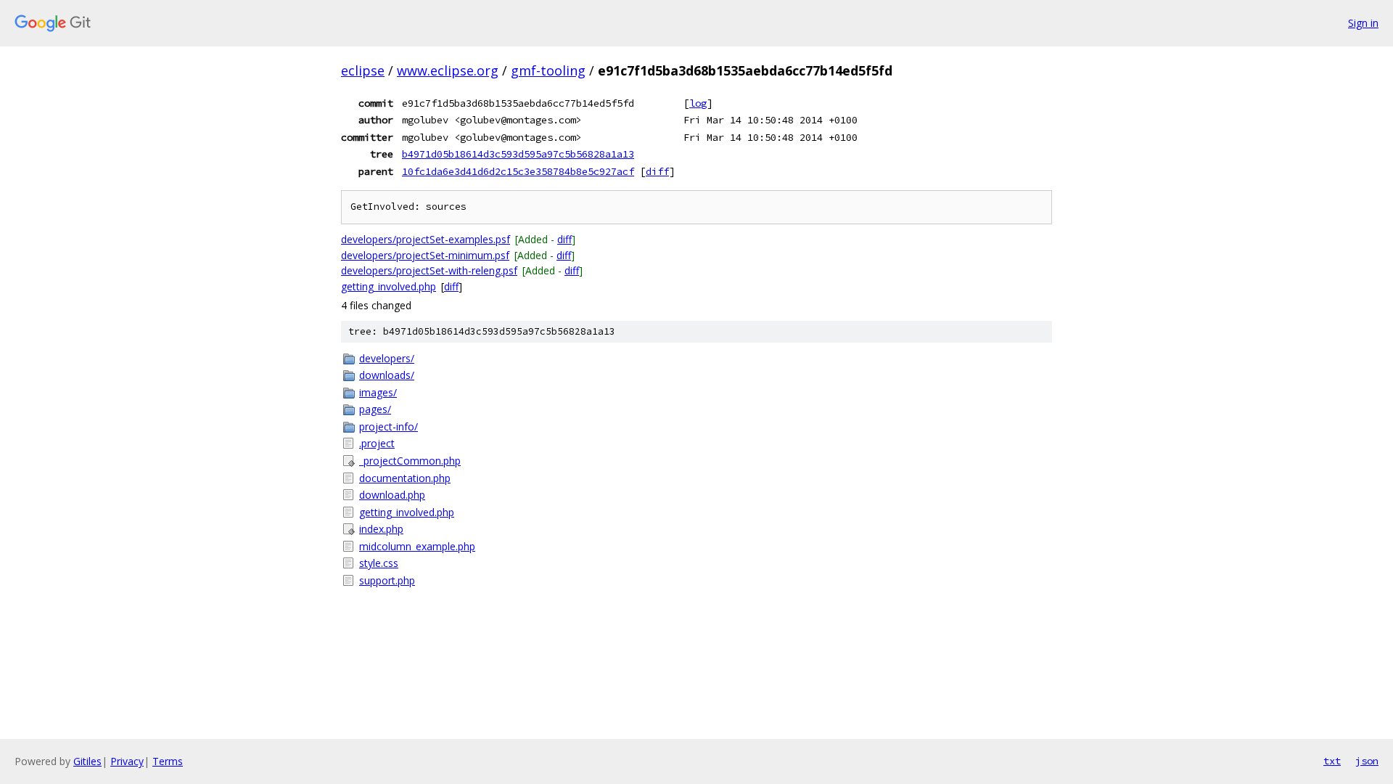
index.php (381, 529)
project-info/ (388, 426)
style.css (378, 563)
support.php (387, 580)
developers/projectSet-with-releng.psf (429, 270)
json (1366, 760)
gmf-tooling (548, 70)
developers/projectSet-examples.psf (425, 239)
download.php (392, 495)
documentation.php (405, 478)
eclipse (363, 70)
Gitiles (87, 761)
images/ (378, 392)
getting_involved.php (388, 286)
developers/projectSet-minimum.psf (425, 255)
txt (1332, 760)
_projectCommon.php (410, 460)
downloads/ (386, 375)
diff (657, 171)
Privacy (127, 761)
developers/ (386, 358)
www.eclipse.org (447, 70)
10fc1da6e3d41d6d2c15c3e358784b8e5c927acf (518, 171)
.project (377, 443)
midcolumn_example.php (417, 546)
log (698, 103)
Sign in (1363, 23)
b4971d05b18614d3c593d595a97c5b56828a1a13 (518, 153)
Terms (167, 761)
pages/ (375, 409)
